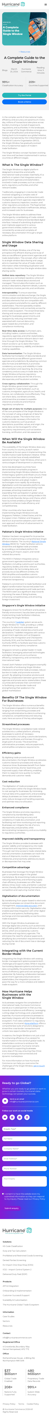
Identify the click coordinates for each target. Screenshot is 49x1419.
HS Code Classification (13, 1246)
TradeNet (19, 622)
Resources (7, 1326)
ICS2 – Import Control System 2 (17, 1269)
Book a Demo (24, 102)
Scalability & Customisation (15, 1300)
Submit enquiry (12, 1208)
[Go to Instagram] (12, 1117)
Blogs (4, 70)
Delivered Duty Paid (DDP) (15, 1274)
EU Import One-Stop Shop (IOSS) (18, 1265)
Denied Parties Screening (14, 1260)
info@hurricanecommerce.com (24, 1102)
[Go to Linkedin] (27, 1117)
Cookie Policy (33, 1404)
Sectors (6, 1321)
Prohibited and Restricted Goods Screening (23, 1255)
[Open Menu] (46, 4)
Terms (21, 1404)
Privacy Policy (38, 1199)
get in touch (39, 1066)
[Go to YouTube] (4, 1117)
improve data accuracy (26, 905)
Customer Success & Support (16, 1295)
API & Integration (11, 1286)
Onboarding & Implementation (17, 1291)
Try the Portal (24, 95)
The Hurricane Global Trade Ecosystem (21, 1305)
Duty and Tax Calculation (14, 1251)
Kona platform (31, 1023)
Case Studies (8, 1316)
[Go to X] (19, 1117)
